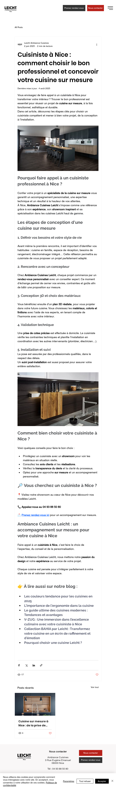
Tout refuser (85, 781)
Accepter (102, 781)
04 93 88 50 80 (60, 768)
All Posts (19, 27)
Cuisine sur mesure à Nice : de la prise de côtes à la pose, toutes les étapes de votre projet (34, 723)
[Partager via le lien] (41, 665)
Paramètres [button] (68, 781)
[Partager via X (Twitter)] (26, 665)
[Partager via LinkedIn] (33, 665)
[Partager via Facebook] (19, 665)
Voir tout (95, 687)
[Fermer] (112, 781)
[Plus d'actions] (96, 44)
